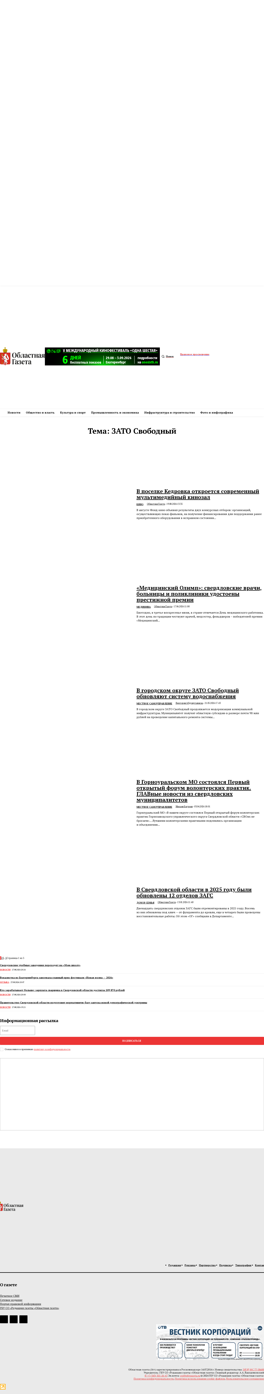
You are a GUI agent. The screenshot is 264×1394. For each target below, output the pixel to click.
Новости (5, 969)
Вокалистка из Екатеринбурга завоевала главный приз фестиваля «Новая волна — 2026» (56, 977)
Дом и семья (145, 902)
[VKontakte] (14, 1319)
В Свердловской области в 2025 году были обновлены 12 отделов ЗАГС (194, 892)
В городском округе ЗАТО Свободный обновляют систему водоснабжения (187, 693)
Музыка (4, 982)
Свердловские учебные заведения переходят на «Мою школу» (40, 965)
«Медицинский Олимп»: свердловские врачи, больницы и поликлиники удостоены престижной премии (199, 593)
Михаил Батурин (184, 806)
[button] (167, 356)
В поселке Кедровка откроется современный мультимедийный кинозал (197, 494)
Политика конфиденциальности (154, 1378)
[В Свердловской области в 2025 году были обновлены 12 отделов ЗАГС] (66, 902)
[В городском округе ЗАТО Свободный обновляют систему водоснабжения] (66, 703)
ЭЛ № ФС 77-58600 (253, 1369)
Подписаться (131, 1040)
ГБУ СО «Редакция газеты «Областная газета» (29, 1308)
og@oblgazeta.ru (190, 1375)
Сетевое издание (11, 1300)
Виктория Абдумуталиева (189, 703)
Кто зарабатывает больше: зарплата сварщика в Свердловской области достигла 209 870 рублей (62, 990)
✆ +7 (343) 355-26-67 (156, 1375)
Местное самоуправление (154, 703)
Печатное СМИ (9, 1296)
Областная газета (156, 503)
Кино (139, 504)
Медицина (143, 607)
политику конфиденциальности (52, 1049)
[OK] (23, 1319)
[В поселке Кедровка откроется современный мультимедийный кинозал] (66, 504)
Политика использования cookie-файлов (200, 1378)
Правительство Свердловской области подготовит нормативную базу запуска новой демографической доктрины (73, 1002)
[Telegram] (4, 1319)
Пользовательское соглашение (245, 1378)
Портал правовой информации (20, 1304)
